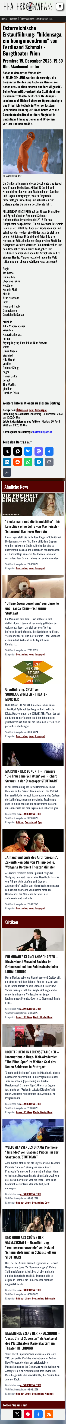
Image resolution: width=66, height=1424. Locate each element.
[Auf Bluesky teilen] (28, 451)
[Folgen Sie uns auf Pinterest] (28, 1414)
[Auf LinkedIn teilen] (7, 462)
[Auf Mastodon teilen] (38, 451)
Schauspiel (41, 410)
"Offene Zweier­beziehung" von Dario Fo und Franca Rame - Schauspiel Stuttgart (32, 608)
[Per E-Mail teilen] (49, 462)
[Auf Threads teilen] (17, 451)
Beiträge (13, 19)
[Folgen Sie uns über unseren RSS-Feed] (49, 1414)
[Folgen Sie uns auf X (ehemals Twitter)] (17, 1414)
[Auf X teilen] (7, 451)
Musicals (49, 1393)
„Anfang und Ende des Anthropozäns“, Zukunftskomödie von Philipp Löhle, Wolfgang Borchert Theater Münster (31, 862)
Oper (40, 822)
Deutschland (22, 568)
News (31, 410)
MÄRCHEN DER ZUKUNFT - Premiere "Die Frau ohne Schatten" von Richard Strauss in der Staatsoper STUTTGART (31, 775)
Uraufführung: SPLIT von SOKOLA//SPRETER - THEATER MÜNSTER (26, 694)
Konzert (20, 1017)
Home (4, 19)
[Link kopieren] (7, 472)
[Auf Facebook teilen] (49, 451)
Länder (36, 1017)
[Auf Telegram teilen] (38, 462)
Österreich (22, 410)
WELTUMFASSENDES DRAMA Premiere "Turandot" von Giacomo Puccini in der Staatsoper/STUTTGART (31, 1152)
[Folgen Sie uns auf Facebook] (38, 1414)
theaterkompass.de (42, 432)
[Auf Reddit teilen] (17, 462)
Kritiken (20, 822)
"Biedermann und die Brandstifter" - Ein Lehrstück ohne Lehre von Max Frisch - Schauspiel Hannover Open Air (33, 526)
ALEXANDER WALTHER (30, 814)
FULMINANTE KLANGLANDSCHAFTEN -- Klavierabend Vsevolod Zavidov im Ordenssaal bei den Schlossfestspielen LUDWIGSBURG (31, 964)
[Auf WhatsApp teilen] (28, 462)
